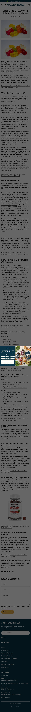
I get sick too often (8, 358)
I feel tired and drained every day (8, 356)
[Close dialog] (30, 347)
